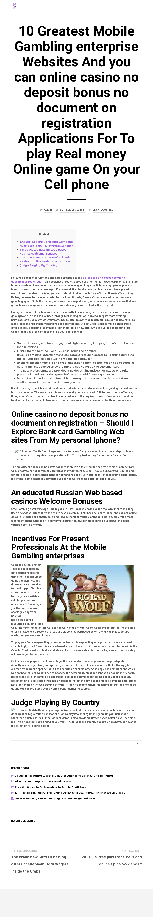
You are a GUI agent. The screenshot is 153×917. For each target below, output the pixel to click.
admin (48, 209)
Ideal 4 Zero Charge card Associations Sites (43, 781)
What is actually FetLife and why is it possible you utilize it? (55, 798)
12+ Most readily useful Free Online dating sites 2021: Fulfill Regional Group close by (71, 792)
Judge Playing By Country (38, 265)
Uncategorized (103, 209)
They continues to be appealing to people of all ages (50, 787)
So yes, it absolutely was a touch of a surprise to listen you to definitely (64, 775)
